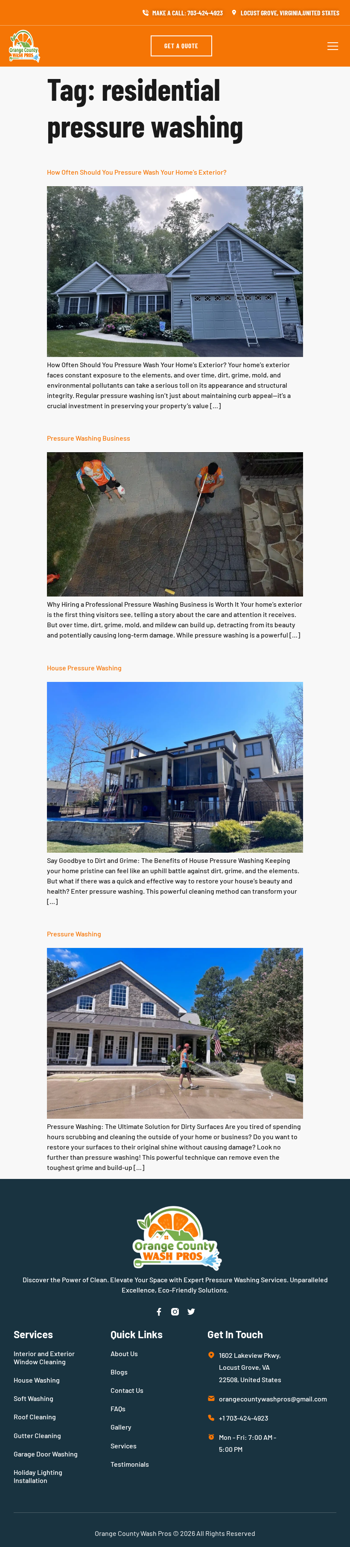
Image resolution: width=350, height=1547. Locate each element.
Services (124, 1446)
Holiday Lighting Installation (38, 1476)
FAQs (118, 1408)
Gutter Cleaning (37, 1435)
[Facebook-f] (159, 1312)
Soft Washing (33, 1398)
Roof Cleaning (35, 1416)
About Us (124, 1353)
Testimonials (130, 1464)
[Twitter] (191, 1312)
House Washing (37, 1380)
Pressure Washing (74, 934)
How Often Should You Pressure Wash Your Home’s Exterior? (137, 172)
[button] (333, 46)
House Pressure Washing (84, 668)
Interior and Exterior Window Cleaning (44, 1357)
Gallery (121, 1427)
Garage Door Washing (46, 1454)
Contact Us (127, 1390)
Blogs (119, 1372)
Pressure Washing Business (88, 438)
